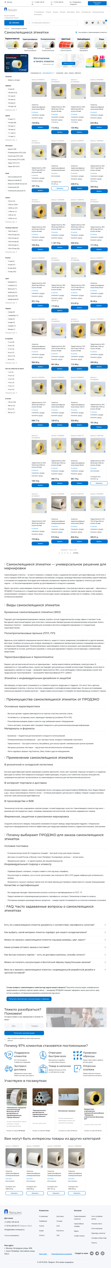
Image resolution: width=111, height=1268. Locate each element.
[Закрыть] (101, 613)
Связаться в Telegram (25, 647)
